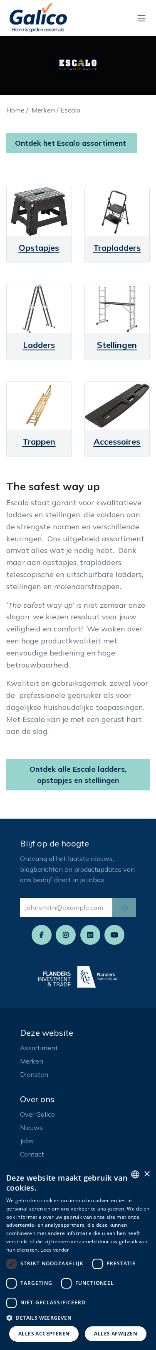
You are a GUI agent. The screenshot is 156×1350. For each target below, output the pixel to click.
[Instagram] (66, 935)
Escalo (70, 110)
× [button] (147, 1174)
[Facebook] (42, 935)
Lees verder (54, 1249)
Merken (43, 110)
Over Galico (37, 1114)
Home (15, 110)
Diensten (34, 1074)
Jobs (26, 1141)
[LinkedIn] (90, 935)
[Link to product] (39, 211)
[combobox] (135, 1174)
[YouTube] (114, 935)
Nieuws (31, 1127)
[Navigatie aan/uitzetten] (141, 18)
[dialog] (78, 1257)
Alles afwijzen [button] (115, 1333)
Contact (32, 1154)
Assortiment (39, 1048)
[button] (78, 1318)
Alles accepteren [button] (43, 1333)
